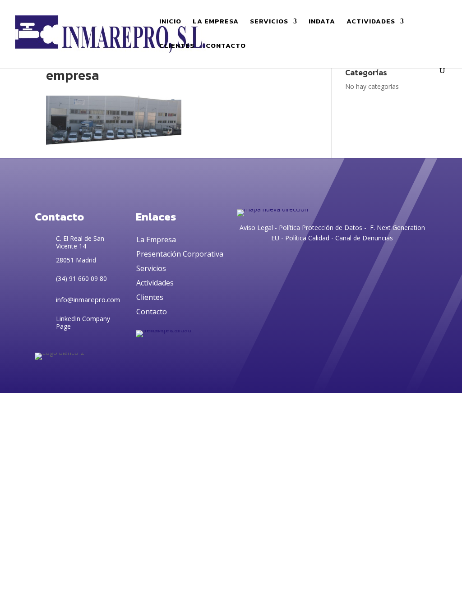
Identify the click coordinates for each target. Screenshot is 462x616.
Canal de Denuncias (364, 238)
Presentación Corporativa (179, 254)
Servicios (151, 268)
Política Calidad (307, 238)
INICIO (170, 22)
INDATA (322, 22)
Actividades (155, 283)
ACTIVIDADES (370, 22)
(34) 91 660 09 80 (81, 278)
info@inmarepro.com (88, 299)
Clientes (149, 297)
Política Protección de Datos (319, 227)
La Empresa (156, 239)
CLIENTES (176, 46)
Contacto (151, 312)
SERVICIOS (269, 22)
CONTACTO (226, 46)
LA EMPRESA (216, 22)
